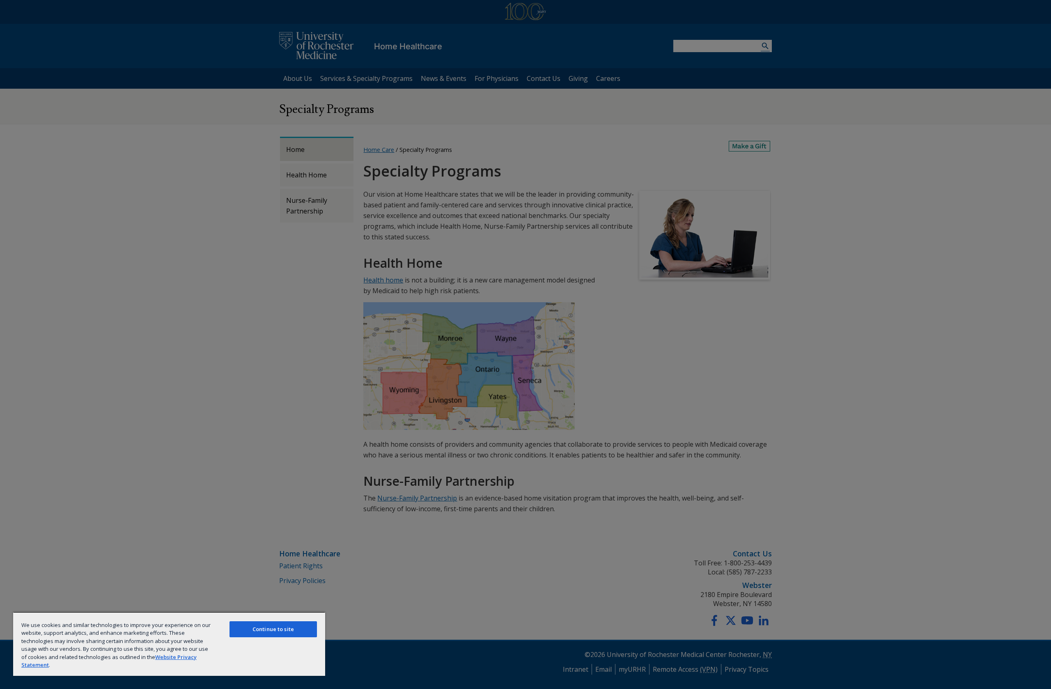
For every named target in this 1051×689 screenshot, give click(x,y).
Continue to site (273, 629)
